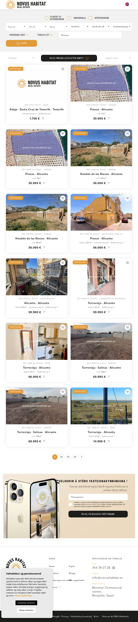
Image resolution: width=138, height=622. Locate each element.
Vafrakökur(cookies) (81, 616)
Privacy (65, 616)
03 (68, 457)
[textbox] (17, 26)
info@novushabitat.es (107, 577)
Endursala (80, 18)
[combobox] (16, 26)
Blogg (72, 573)
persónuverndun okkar (92, 504)
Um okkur (54, 573)
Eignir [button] (72, 566)
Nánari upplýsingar (23, 595)
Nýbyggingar (102, 18)
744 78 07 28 (101, 567)
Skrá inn (53, 587)
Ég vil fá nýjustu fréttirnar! (98, 514)
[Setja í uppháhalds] (62, 69)
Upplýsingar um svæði (60, 580)
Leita (23, 43)
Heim (51, 566)
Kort (96, 616)
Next (64, 84)
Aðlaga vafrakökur (26, 610)
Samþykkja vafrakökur (26, 603)
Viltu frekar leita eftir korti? (66, 58)
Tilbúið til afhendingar (57, 18)
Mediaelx (124, 616)
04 (75, 457)
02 (61, 457)
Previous (8, 84)
